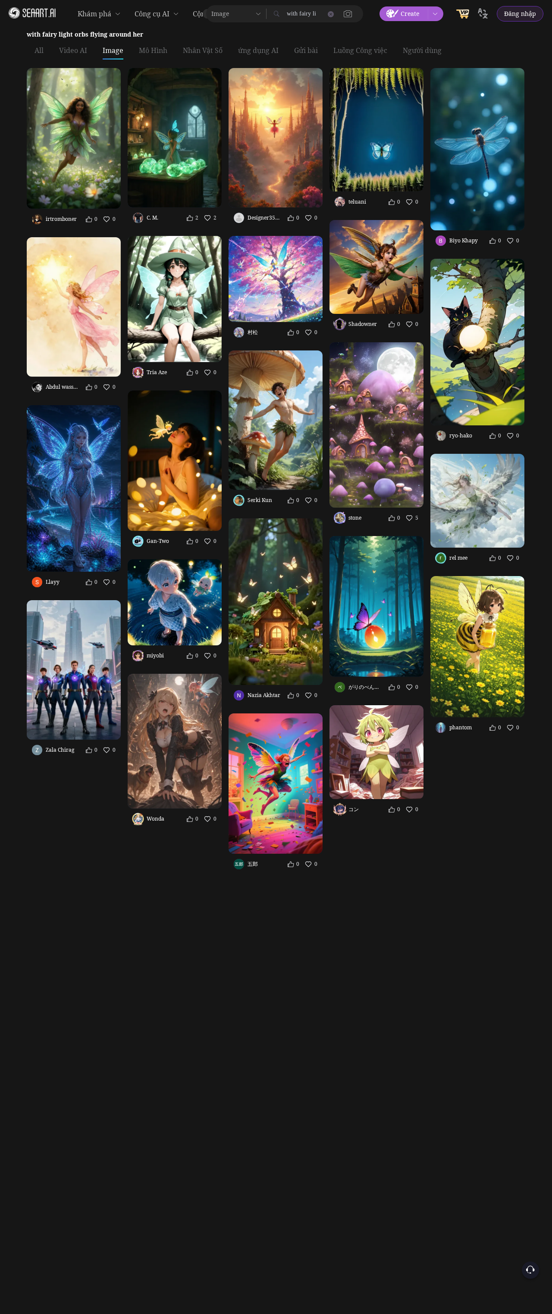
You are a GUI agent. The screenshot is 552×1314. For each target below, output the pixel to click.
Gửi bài (306, 50)
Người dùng (422, 50)
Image (113, 50)
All (39, 50)
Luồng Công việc (360, 50)
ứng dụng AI (258, 50)
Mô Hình (153, 50)
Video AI (73, 50)
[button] (348, 13)
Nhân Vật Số (203, 50)
